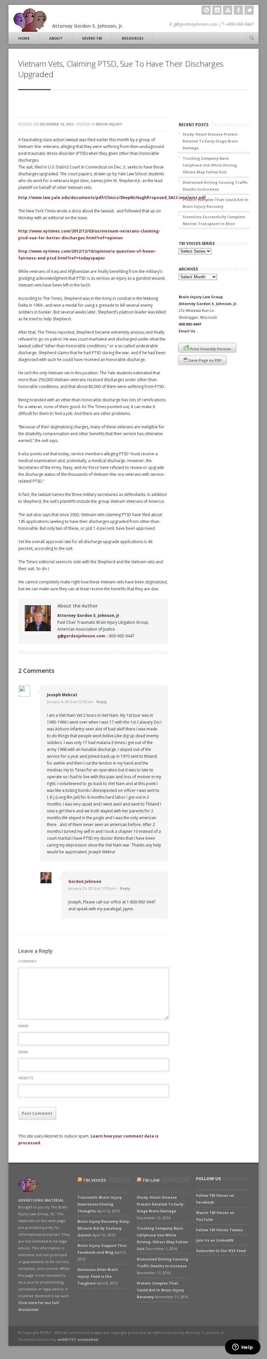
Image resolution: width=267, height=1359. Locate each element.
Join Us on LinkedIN (214, 1240)
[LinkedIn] (216, 10)
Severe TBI (92, 38)
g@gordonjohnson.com (81, 636)
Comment (27, 961)
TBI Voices (94, 1180)
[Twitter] (249, 10)
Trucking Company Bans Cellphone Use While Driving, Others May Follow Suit (210, 165)
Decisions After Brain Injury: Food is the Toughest (97, 1276)
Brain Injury (109, 124)
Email (23, 1051)
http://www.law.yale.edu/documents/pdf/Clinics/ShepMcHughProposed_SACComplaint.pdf (112, 197)
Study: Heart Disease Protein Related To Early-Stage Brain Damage (210, 141)
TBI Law (151, 1180)
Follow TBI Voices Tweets (219, 1229)
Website (26, 1077)
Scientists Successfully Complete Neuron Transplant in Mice (214, 220)
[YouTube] (227, 10)
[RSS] (206, 10)
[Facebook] (238, 10)
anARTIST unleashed (77, 1339)
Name (23, 1025)
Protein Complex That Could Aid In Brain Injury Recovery (215, 203)
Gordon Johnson (84, 881)
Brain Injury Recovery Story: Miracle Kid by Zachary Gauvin (103, 1228)
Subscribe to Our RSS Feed (221, 1250)
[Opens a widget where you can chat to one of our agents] (242, 1347)
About (56, 38)
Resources (133, 38)
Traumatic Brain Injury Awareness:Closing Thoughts (99, 1204)
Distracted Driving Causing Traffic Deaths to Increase (215, 186)
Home (24, 38)
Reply (101, 701)
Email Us (187, 330)
